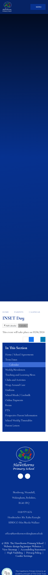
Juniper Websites (32, 546)
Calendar (34, 312)
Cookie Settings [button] (24, 555)
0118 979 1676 (25, 512)
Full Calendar (11, 326)
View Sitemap (9, 549)
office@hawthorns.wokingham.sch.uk (24, 533)
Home (5, 312)
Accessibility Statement (33, 549)
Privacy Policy (33, 552)
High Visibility (15, 552)
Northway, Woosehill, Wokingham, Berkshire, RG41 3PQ (24, 498)
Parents (18, 312)
